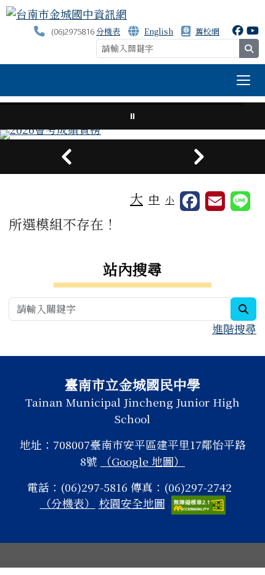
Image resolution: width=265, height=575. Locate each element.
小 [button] (169, 199)
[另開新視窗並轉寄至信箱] (215, 201)
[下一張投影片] (198, 156)
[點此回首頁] (132, 134)
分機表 (108, 31)
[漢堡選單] (243, 80)
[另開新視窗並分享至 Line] (240, 201)
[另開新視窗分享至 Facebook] (190, 201)
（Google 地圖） (142, 461)
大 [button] (136, 198)
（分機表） (68, 503)
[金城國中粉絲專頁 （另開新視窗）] (237, 30)
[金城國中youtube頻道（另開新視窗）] (253, 30)
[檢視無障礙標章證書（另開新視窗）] (198, 503)
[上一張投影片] (66, 156)
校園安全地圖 (132, 503)
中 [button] (154, 199)
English (158, 31)
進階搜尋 (234, 328)
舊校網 (207, 31)
